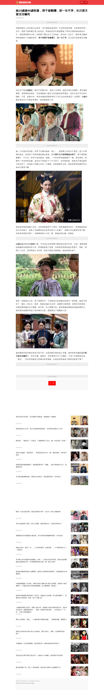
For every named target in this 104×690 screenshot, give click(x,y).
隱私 (30, 683)
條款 (28, 683)
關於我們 (18, 683)
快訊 (86, 2)
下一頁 (52, 383)
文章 (81, 2)
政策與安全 (23, 683)
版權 (33, 683)
